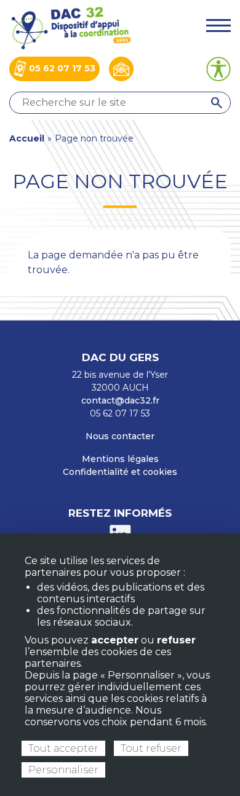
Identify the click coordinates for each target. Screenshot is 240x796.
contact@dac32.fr (120, 400)
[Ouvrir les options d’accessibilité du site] (218, 69)
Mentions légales (120, 458)
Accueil (26, 138)
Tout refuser (151, 748)
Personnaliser (63, 770)
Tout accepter (63, 748)
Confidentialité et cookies (120, 471)
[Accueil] (70, 27)
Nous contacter (120, 436)
